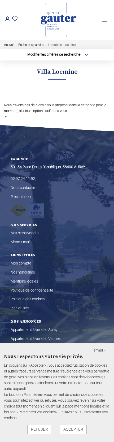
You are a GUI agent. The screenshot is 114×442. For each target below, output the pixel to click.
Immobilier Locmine (28, 96)
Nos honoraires (23, 272)
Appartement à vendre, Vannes (35, 338)
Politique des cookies (28, 299)
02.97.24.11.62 (23, 178)
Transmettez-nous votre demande (34, 117)
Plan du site (20, 308)
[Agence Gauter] (58, 20)
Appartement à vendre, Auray (34, 329)
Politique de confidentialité (32, 290)
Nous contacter (23, 187)
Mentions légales (24, 281)
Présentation (21, 196)
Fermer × (98, 350)
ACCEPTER (73, 429)
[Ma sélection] (14, 19)
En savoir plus (70, 412)
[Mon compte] (7, 19)
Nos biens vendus (25, 233)
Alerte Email (20, 242)
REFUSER (39, 429)
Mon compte (21, 263)
